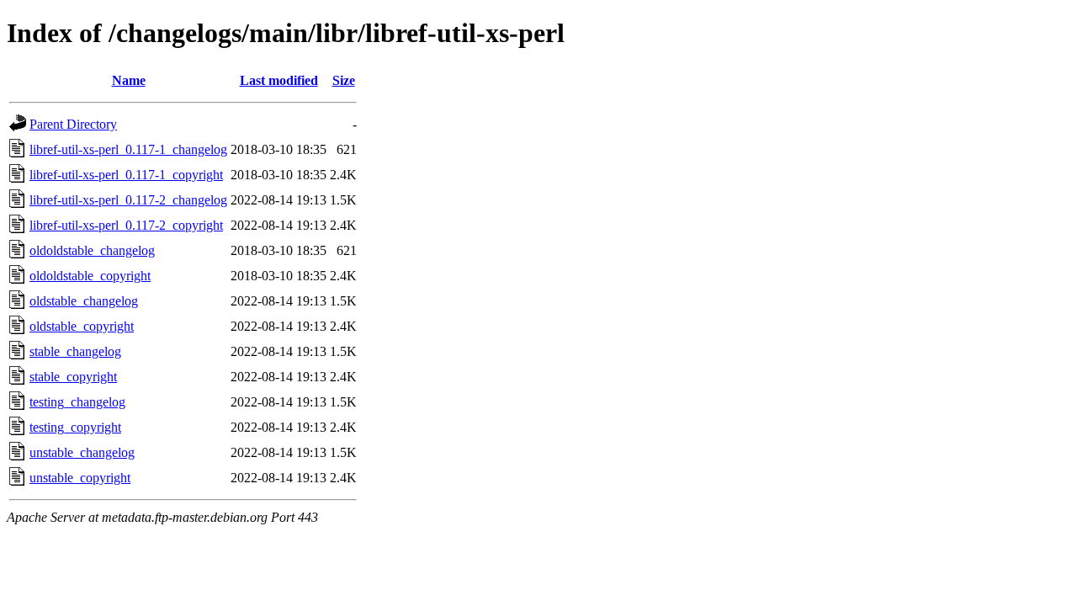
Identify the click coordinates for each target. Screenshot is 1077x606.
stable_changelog (75, 351)
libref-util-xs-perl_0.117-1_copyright (126, 174)
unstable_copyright (79, 477)
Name (129, 80)
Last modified (279, 80)
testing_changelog (77, 402)
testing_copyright (75, 427)
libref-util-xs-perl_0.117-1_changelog (128, 149)
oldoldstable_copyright (90, 275)
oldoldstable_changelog (92, 250)
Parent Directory (73, 124)
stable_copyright (73, 376)
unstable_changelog (82, 452)
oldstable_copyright (81, 326)
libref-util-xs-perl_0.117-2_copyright (126, 225)
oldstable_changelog (83, 301)
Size (343, 80)
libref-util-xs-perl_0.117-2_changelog (128, 200)
